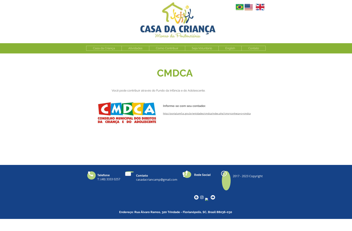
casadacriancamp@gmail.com (156, 180)
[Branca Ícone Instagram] (202, 197)
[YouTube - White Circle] (213, 197)
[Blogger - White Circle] (196, 197)
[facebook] (207, 200)
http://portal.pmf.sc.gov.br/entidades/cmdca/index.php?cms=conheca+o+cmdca (207, 113)
